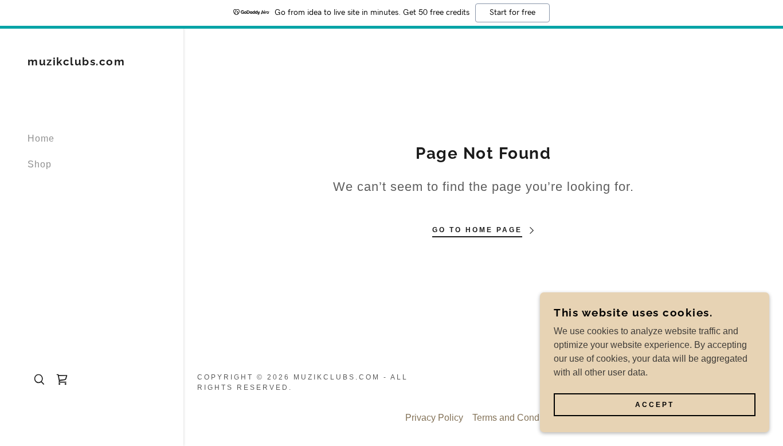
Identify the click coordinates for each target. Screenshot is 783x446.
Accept (654, 405)
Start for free (512, 13)
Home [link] (41, 138)
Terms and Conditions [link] (516, 417)
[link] (76, 62)
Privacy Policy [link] (434, 417)
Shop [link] (40, 164)
